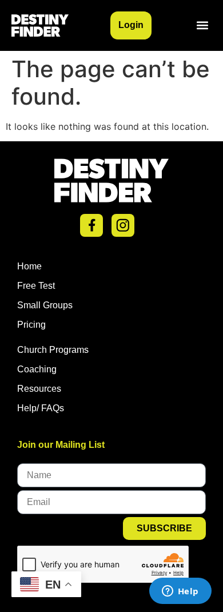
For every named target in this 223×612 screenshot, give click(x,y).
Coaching (37, 369)
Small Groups (45, 305)
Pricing (31, 324)
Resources (39, 389)
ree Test (39, 286)
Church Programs (53, 350)
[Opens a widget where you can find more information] (180, 592)
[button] (202, 25)
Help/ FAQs (40, 408)
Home (29, 266)
